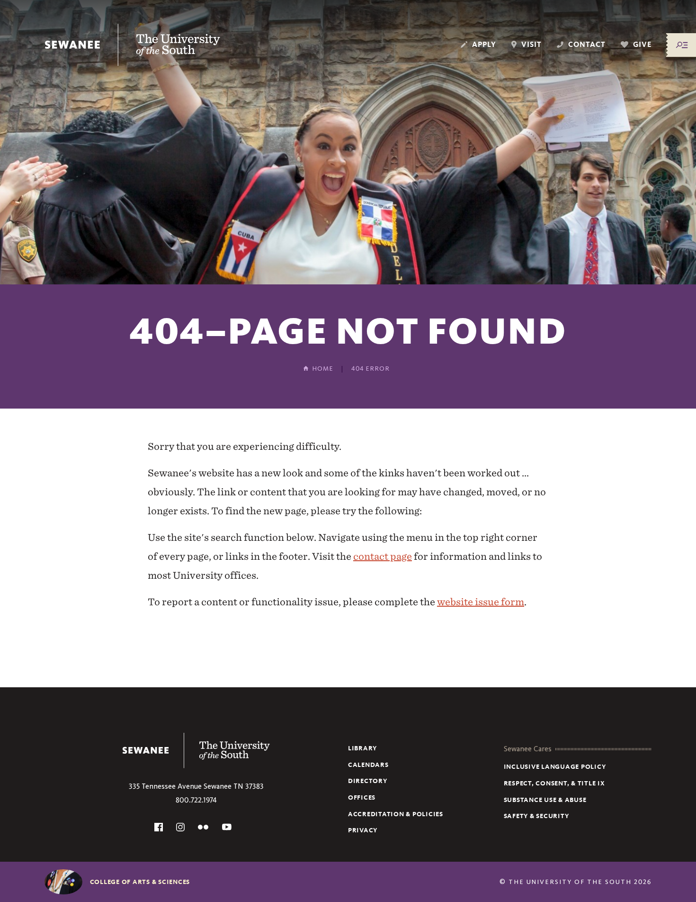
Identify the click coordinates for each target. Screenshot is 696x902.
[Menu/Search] (682, 45)
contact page (382, 556)
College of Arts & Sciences (140, 882)
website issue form (480, 601)
